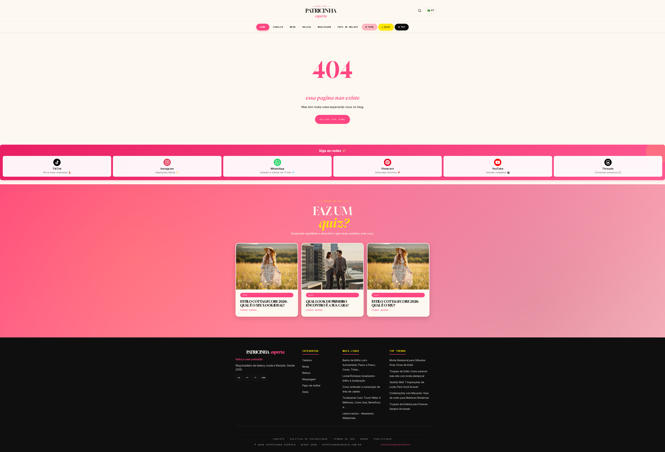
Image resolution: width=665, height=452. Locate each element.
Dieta (305, 391)
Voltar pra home (332, 119)
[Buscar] (419, 10)
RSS (263, 377)
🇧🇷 (430, 10)
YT (247, 377)
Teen (369, 27)
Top (401, 27)
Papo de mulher (348, 26)
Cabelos (278, 26)
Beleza (306, 26)
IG (239, 377)
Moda (293, 26)
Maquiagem (324, 26)
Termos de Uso (344, 439)
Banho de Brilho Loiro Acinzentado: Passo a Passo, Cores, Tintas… (359, 365)
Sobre (364, 439)
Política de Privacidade (309, 439)
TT (255, 377)
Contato (278, 439)
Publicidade (383, 439)
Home (263, 26)
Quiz (386, 27)
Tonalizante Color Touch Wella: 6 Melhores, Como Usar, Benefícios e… (362, 402)
